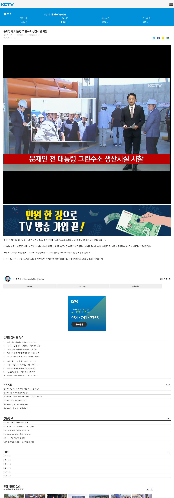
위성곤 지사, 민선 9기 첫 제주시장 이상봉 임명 (23, 353)
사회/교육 (105, 18)
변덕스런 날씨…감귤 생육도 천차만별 (16, 430)
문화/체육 (146, 18)
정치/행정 (24, 18)
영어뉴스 (24, 22)
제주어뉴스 (106, 22)
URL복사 (82, 286)
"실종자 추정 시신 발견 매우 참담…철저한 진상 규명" (25, 365)
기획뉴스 (146, 22)
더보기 (168, 385)
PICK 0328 (7, 475)
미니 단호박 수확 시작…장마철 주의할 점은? (18, 426)
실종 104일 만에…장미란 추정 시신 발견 (21, 372)
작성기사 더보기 (165, 279)
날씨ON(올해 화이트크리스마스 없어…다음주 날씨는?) (22, 396)
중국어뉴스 (65, 22)
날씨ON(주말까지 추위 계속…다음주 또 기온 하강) (21, 388)
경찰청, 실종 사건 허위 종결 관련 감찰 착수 (22, 349)
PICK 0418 (7, 464)
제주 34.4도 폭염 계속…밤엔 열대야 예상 (21, 368)
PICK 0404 (7, 472)
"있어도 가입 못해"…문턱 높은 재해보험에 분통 (23, 346)
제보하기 (79, 324)
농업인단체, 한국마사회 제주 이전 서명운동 (22, 342)
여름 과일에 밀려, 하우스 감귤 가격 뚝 (16, 422)
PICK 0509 (7, 456)
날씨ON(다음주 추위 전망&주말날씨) (16, 392)
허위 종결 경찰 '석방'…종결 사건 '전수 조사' (22, 375)
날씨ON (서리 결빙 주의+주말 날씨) (15, 404)
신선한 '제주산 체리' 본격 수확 (14, 438)
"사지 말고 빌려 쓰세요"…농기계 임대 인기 (18, 442)
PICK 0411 (7, 468)
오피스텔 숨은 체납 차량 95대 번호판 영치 (21, 361)
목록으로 (30, 286)
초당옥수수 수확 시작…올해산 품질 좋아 (17, 434)
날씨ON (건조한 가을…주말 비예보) (16, 408)
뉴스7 (7, 13)
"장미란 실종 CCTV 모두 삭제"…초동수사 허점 (23, 356)
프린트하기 (135, 286)
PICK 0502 (7, 460)
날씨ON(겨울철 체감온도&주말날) (15, 400)
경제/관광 (65, 18)
